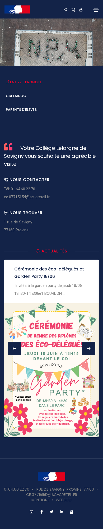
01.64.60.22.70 (16, 489)
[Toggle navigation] (96, 10)
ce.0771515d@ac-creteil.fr (27, 197)
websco (64, 500)
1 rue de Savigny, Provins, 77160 (64, 489)
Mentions (40, 500)
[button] (88, 348)
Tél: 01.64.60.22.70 (19, 189)
